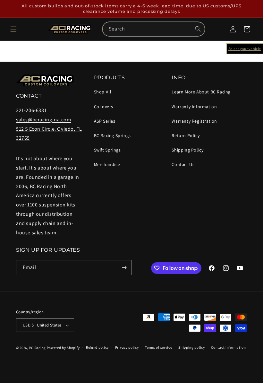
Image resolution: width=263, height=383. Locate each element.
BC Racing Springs (112, 135)
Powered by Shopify (63, 347)
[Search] (198, 29)
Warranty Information (194, 106)
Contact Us (183, 164)
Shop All (103, 92)
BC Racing (37, 347)
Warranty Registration (194, 121)
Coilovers (103, 106)
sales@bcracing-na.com (43, 119)
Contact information (228, 347)
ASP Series (104, 121)
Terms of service (158, 347)
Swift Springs (107, 150)
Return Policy (185, 135)
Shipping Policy (187, 150)
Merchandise (107, 164)
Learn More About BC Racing (201, 92)
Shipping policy (191, 347)
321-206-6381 (31, 110)
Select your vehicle (244, 48)
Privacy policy (127, 347)
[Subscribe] (124, 267)
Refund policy (97, 347)
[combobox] (153, 29)
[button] (13, 29)
